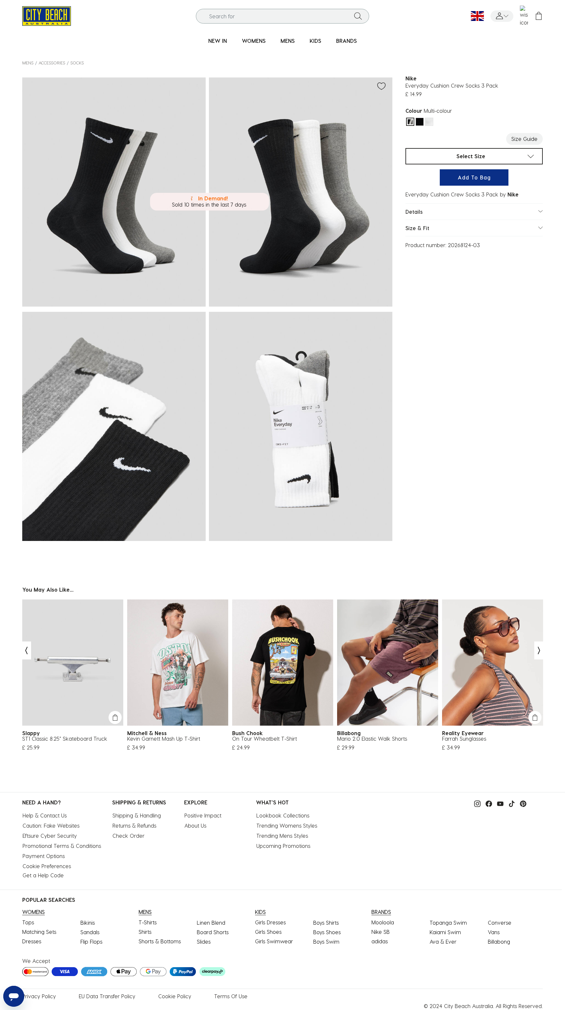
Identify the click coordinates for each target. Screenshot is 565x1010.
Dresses (31, 941)
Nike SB (380, 932)
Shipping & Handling (136, 815)
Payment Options (44, 856)
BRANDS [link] (346, 41)
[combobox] (282, 16)
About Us (195, 825)
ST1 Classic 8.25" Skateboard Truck (64, 739)
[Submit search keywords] (358, 16)
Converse (499, 922)
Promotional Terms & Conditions (62, 846)
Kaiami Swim (445, 932)
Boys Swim (326, 941)
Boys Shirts (326, 922)
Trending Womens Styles (286, 825)
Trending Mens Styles (282, 836)
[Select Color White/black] (429, 122)
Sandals (89, 932)
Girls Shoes (268, 932)
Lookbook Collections (282, 815)
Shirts (145, 932)
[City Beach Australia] (46, 15)
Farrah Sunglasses (464, 739)
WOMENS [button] (253, 41)
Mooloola (382, 922)
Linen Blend (211, 922)
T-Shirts (148, 922)
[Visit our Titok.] (510, 803)
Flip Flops (91, 941)
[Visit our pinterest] (521, 803)
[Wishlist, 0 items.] (524, 16)
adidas (379, 941)
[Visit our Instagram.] (476, 803)
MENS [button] (288, 41)
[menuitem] (217, 41)
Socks (77, 62)
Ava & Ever (443, 941)
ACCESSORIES (52, 62)
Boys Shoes (327, 932)
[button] (501, 16)
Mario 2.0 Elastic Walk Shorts (372, 739)
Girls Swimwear (274, 941)
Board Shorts (213, 932)
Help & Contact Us (45, 815)
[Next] (539, 651)
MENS (27, 62)
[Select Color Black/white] (420, 122)
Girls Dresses (270, 922)
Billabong (499, 941)
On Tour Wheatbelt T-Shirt (264, 739)
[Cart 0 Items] (539, 16)
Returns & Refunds (134, 825)
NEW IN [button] (217, 41)
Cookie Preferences (47, 866)
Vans (494, 932)
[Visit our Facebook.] (487, 803)
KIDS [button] (315, 41)
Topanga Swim (448, 922)
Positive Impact (202, 815)
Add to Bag (474, 177)
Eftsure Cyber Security (50, 836)
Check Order (128, 836)
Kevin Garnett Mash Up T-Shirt (163, 739)
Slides (204, 941)
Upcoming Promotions (283, 846)
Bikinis (87, 922)
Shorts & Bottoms (160, 941)
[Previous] (26, 651)
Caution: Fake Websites (51, 825)
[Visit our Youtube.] (499, 803)
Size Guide (524, 139)
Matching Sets (39, 932)
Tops (28, 922)
